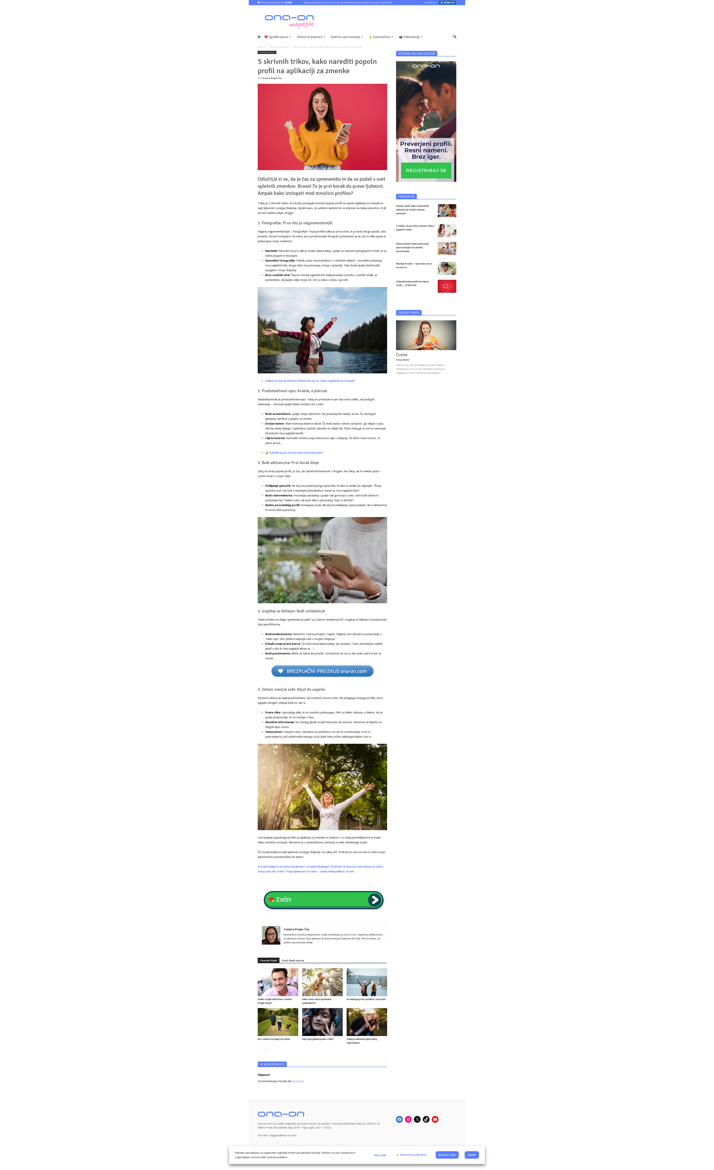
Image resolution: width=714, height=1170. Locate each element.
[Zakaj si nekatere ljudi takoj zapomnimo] (367, 1022)
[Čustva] (426, 335)
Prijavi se (449, 2)
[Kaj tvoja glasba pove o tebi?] (322, 1022)
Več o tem (380, 1155)
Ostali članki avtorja (293, 960)
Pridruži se (430, 2)
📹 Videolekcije (409, 37)
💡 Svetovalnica (379, 37)
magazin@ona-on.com (283, 1135)
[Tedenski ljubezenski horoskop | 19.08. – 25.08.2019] (447, 286)
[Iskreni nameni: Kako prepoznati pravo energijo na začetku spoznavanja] (447, 248)
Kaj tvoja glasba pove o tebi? (318, 1039)
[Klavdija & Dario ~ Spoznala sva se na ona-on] (447, 268)
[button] (454, 36)
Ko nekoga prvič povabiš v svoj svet (366, 999)
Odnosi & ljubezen (309, 37)
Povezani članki (268, 960)
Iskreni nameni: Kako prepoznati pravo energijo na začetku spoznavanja (412, 247)
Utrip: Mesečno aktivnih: (276, 2)
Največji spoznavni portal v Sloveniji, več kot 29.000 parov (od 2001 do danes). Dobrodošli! (348, 2)
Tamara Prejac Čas (271, 78)
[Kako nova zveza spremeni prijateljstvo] (322, 982)
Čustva (401, 354)
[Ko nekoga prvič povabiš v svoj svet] (367, 982)
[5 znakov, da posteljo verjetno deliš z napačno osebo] (447, 230)
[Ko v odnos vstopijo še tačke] (278, 1022)
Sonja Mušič (402, 359)
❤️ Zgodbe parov (276, 37)
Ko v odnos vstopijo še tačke (274, 1039)
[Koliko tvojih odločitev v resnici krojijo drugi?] (278, 982)
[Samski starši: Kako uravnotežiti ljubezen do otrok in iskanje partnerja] (447, 210)
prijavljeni (298, 1081)
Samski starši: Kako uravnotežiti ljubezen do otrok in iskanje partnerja (412, 210)
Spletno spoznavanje (345, 37)
